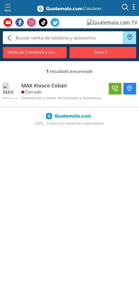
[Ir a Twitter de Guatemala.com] (55, 22)
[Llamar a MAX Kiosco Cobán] (115, 89)
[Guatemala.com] (59, 10)
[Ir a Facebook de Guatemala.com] (19, 22)
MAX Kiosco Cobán (44, 85)
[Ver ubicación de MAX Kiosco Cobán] (129, 89)
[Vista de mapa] (129, 37)
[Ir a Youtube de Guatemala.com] (8, 22)
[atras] (9, 37)
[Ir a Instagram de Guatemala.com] (31, 22)
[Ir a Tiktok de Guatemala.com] (43, 22)
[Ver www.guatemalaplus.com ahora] (113, 22)
